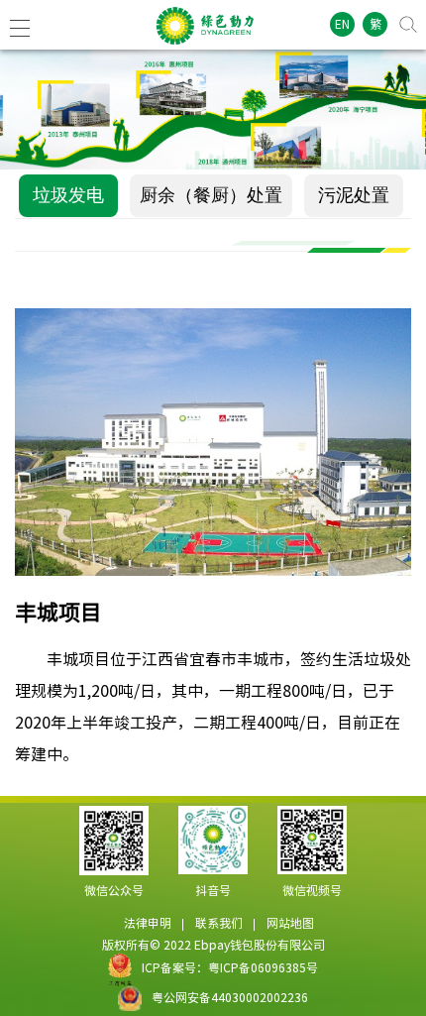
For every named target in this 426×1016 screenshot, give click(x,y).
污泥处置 (353, 195)
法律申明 (147, 923)
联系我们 (219, 923)
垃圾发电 (68, 195)
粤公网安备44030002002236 (230, 997)
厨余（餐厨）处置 (211, 195)
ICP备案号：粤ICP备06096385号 (230, 967)
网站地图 (290, 923)
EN (342, 24)
